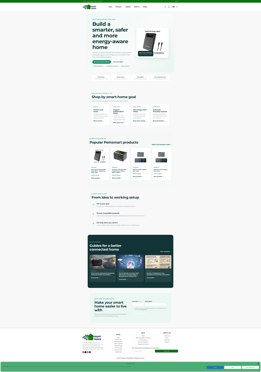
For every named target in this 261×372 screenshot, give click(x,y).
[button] (258, 363)
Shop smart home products (101, 61)
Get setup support (118, 61)
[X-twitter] (85, 352)
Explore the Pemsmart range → (161, 144)
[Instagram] (90, 352)
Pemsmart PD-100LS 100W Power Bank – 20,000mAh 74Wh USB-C (98, 171)
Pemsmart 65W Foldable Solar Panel (139, 170)
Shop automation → (159, 121)
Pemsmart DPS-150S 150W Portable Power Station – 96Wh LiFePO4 (119, 171)
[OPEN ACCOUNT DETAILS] (169, 7)
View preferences (250, 367)
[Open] (177, 7)
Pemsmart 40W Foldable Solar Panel (160, 170)
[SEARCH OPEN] (165, 7)
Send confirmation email (139, 313)
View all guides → (165, 251)
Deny (233, 367)
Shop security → (98, 121)
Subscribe (166, 351)
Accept (215, 367)
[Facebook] (83, 352)
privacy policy (144, 309)
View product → (96, 178)
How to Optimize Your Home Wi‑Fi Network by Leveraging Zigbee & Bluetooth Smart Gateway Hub (129, 274)
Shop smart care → (119, 122)
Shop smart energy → (140, 121)
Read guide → (95, 277)
